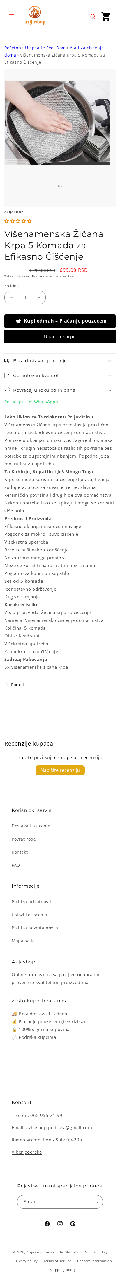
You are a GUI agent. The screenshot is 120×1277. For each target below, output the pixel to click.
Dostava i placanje (31, 825)
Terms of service (57, 1261)
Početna (12, 47)
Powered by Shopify (61, 1252)
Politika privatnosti (31, 901)
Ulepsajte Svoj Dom (46, 47)
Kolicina (11, 285)
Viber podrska (27, 1152)
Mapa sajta (23, 940)
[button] (11, 16)
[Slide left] (47, 186)
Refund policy (95, 1252)
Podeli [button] (17, 684)
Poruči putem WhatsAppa (31, 402)
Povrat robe (24, 839)
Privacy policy (26, 1261)
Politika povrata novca (35, 927)
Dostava (38, 276)
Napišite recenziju (60, 770)
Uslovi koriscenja (29, 914)
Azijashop (34, 1252)
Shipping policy (63, 1269)
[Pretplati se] (96, 1202)
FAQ (16, 865)
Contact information (94, 1261)
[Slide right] (72, 186)
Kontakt (20, 852)
